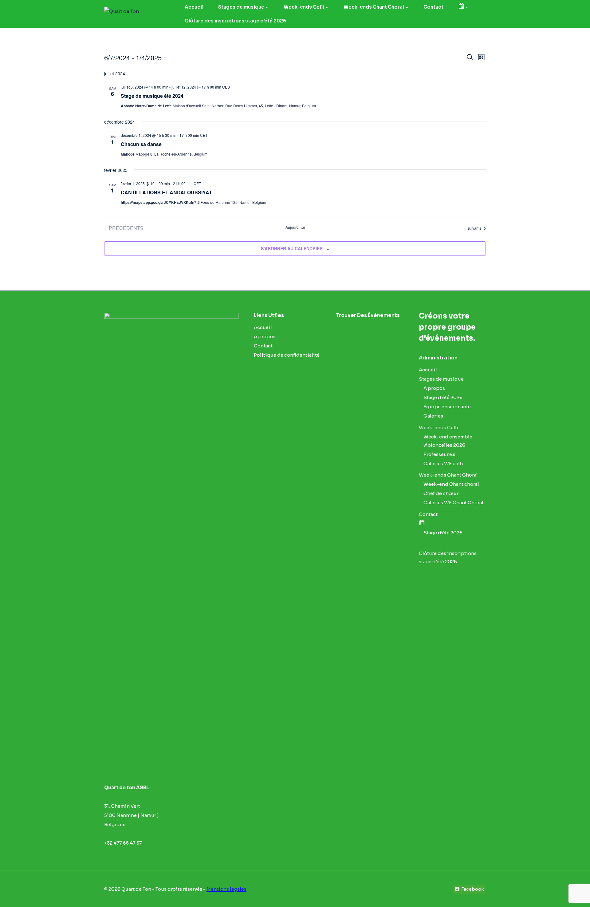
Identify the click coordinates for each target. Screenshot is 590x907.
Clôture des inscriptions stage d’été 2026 (235, 21)
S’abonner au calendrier (292, 248)
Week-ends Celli (438, 427)
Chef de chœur (440, 493)
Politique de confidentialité (287, 355)
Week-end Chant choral (451, 484)
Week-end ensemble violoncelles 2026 (447, 441)
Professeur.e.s (439, 454)
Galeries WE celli (443, 463)
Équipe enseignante (447, 407)
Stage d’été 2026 (442, 397)
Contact (433, 7)
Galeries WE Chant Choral (453, 502)
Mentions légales (226, 889)
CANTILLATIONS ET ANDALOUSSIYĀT (166, 192)
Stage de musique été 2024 (152, 95)
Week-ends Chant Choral (448, 475)
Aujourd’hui (295, 227)
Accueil (194, 7)
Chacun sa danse (141, 144)
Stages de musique (441, 379)
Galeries (433, 416)
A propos (264, 336)
